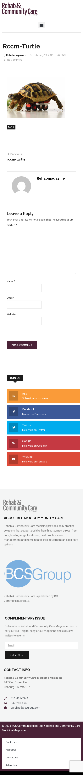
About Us (11, 749)
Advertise (11, 765)
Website (11, 314)
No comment (14, 59)
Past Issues (12, 742)
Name (11, 281)
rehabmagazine (16, 55)
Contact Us (12, 757)
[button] (41, 25)
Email (10, 297)
